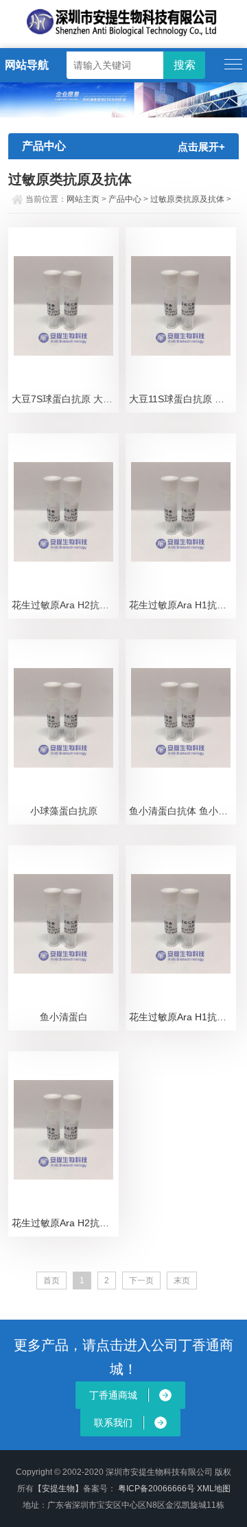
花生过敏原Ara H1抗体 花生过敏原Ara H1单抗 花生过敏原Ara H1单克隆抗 (182, 1016)
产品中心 (124, 199)
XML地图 (214, 1488)
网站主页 (83, 199)
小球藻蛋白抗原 (63, 810)
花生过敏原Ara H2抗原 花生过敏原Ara (65, 604)
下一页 (141, 1280)
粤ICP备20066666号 (157, 1488)
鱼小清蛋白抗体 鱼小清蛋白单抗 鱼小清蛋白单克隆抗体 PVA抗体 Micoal (182, 810)
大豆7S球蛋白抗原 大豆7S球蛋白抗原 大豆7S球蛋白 (65, 398)
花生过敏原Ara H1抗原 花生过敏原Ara (182, 604)
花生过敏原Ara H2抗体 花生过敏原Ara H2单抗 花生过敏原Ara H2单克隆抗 (65, 1222)
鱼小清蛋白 (64, 1016)
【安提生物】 (58, 1488)
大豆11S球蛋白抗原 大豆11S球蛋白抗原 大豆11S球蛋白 (182, 398)
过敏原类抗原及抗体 (187, 199)
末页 (182, 1280)
